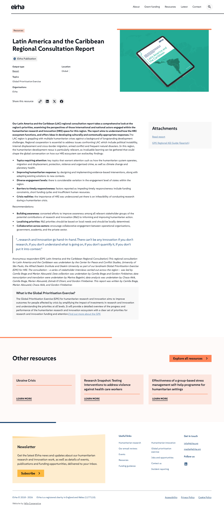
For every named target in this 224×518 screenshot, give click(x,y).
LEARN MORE (24, 398)
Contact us (156, 463)
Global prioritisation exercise (161, 450)
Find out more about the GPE (84, 313)
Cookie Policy (205, 497)
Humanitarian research (130, 442)
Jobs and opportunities (162, 457)
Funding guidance (127, 466)
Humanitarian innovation (163, 442)
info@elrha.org (191, 443)
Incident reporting (160, 469)
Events (122, 454)
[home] (17, 6)
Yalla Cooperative (32, 503)
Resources (18, 30)
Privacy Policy (188, 497)
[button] (136, 7)
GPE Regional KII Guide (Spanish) (170, 143)
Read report (158, 136)
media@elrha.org (192, 449)
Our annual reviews (128, 448)
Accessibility (171, 497)
